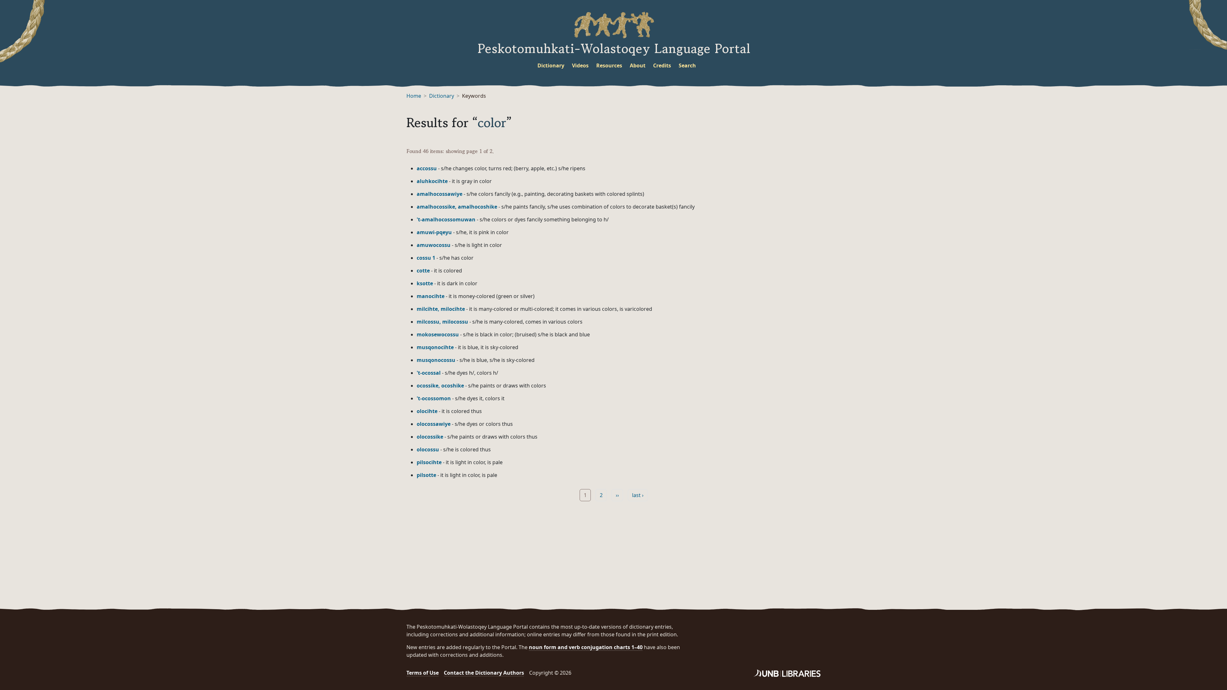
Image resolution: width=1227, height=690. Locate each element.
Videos (580, 65)
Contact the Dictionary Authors (484, 672)
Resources (609, 65)
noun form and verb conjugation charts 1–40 (586, 647)
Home (413, 95)
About (637, 65)
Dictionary (550, 65)
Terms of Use (422, 672)
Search (687, 65)
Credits (662, 65)
